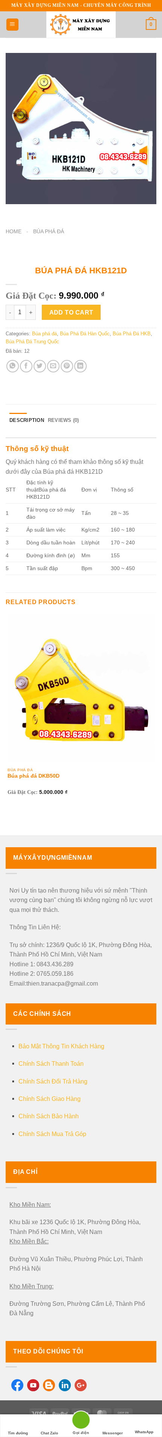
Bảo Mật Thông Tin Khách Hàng (61, 1046)
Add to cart (71, 312)
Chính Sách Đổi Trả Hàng (52, 1081)
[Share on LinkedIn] (80, 366)
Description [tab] (26, 420)
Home (13, 231)
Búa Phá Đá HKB (132, 333)
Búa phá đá (48, 231)
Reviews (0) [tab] (63, 420)
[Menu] (12, 25)
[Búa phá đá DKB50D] (81, 688)
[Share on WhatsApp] (12, 366)
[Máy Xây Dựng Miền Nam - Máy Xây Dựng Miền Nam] (81, 24)
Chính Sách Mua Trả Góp (52, 1134)
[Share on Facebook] (26, 366)
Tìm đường (18, 1433)
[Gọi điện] (81, 1421)
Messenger (112, 1433)
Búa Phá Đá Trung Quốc (32, 341)
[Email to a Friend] (53, 366)
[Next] (33, 211)
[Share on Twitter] (40, 366)
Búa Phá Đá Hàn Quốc (85, 333)
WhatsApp (144, 1432)
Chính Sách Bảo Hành (48, 1116)
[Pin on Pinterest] (67, 366)
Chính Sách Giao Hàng (49, 1099)
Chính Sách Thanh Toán (51, 1063)
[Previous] (13, 211)
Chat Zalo (49, 1433)
